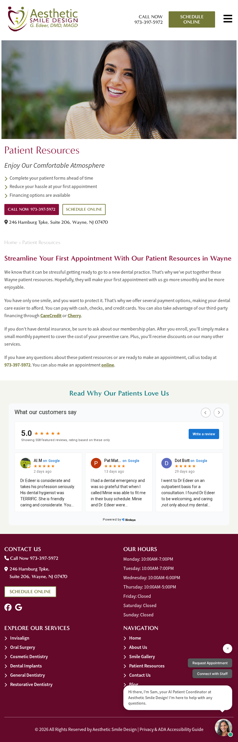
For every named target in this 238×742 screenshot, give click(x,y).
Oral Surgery (22, 647)
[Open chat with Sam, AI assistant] (223, 727)
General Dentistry (27, 675)
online (107, 365)
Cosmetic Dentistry (29, 656)
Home (10, 242)
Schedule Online (192, 19)
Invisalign (19, 638)
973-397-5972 (17, 365)
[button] (8, 607)
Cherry (74, 316)
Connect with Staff (212, 673)
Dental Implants (26, 666)
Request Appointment (210, 663)
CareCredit (51, 316)
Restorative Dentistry (31, 684)
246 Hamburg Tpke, (58, 222)
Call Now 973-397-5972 (148, 19)
